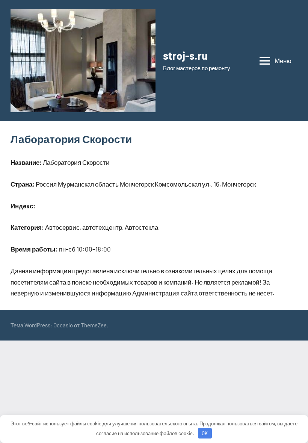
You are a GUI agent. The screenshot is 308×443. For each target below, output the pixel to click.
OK (205, 433)
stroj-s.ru (185, 55)
